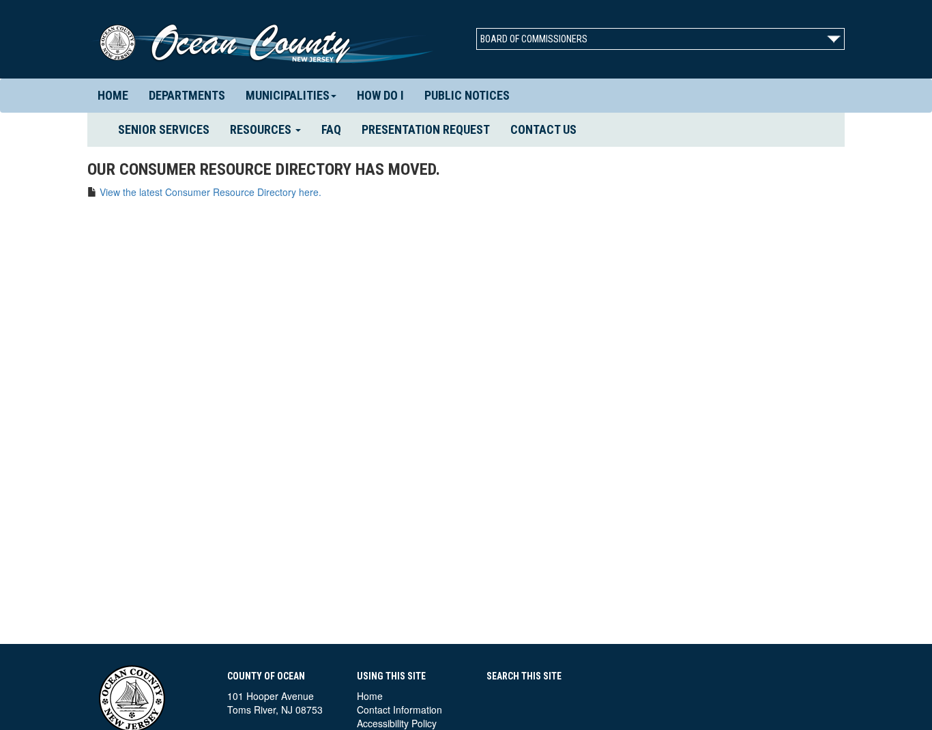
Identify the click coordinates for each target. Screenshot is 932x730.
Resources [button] (262, 129)
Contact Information (399, 709)
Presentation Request (426, 129)
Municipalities (288, 95)
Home (113, 95)
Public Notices (467, 95)
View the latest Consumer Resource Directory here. (210, 192)
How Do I (380, 95)
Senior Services (169, 129)
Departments (187, 95)
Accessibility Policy (397, 723)
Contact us (543, 129)
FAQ (331, 129)
